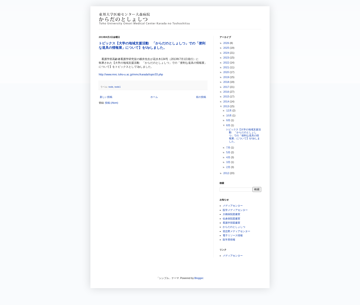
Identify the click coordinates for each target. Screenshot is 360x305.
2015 (226, 96)
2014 (226, 101)
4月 (228, 157)
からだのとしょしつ (234, 226)
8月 (228, 125)
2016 (226, 91)
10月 (229, 115)
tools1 (118, 87)
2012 (226, 173)
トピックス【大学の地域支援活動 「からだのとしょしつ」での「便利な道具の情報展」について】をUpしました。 (243, 135)
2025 (226, 47)
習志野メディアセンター (236, 231)
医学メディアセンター (235, 210)
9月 (228, 120)
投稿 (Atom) (111, 102)
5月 (228, 152)
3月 (228, 162)
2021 (226, 67)
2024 (226, 52)
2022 (226, 62)
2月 (228, 167)
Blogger (198, 278)
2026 (226, 43)
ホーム (154, 97)
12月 (229, 110)
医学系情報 (229, 239)
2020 (226, 72)
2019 (226, 77)
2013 (226, 106)
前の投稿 (201, 97)
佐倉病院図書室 (231, 218)
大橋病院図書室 (231, 214)
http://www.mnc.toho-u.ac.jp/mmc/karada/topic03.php (131, 74)
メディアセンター (233, 205)
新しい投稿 (106, 97)
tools (111, 87)
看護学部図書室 (231, 222)
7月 (228, 147)
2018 (226, 82)
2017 (226, 87)
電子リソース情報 (233, 235)
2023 (226, 57)
